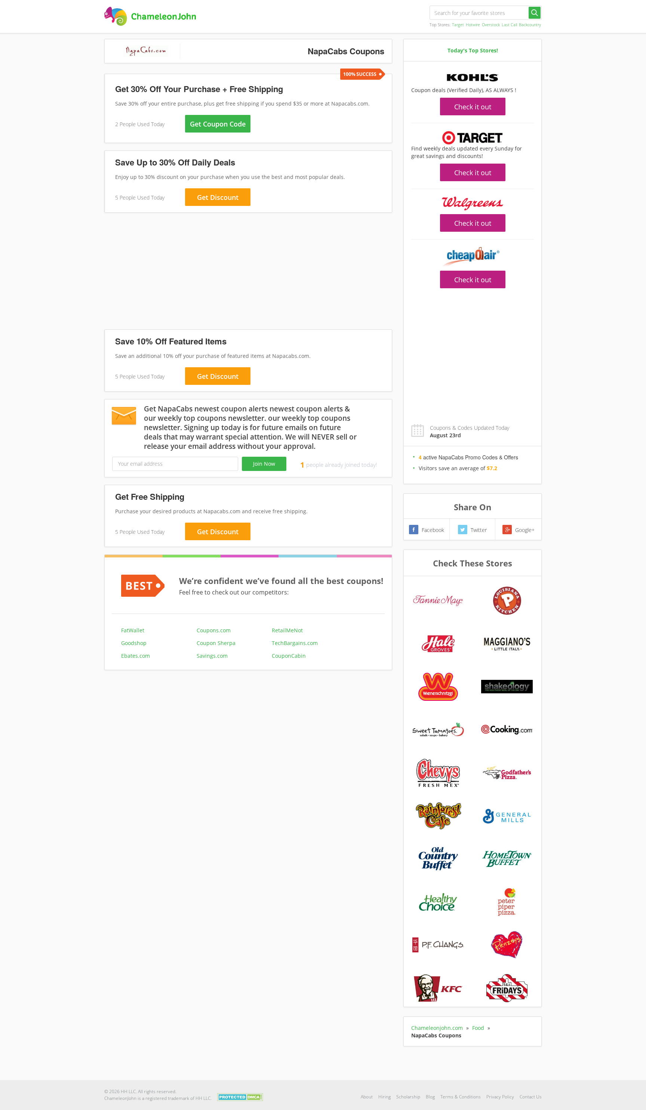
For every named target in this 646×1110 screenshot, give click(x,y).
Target (458, 24)
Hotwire (473, 24)
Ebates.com (135, 655)
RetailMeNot (287, 630)
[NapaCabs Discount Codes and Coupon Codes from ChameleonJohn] (150, 16)
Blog (430, 1097)
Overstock (491, 24)
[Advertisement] (248, 272)
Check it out (472, 106)
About (367, 1097)
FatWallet (132, 630)
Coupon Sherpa (216, 643)
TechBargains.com (295, 643)
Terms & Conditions (460, 1097)
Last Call (509, 24)
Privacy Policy (500, 1097)
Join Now (264, 463)
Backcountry (530, 24)
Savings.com (212, 655)
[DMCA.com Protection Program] (240, 1096)
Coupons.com (214, 630)
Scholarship (408, 1097)
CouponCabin (289, 655)
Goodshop (134, 643)
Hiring (384, 1097)
